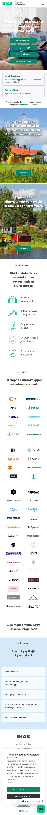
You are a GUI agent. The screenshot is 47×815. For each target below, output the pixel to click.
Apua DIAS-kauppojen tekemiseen (18, 92)
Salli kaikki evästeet (23, 790)
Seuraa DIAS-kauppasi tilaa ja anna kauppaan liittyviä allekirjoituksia (23, 79)
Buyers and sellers (23, 61)
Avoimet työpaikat (23, 744)
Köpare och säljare (23, 54)
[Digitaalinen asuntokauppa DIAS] (14, 3)
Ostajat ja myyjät (23, 48)
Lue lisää (10, 783)
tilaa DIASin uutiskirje (29, 105)
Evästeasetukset (23, 806)
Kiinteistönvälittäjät (23, 41)
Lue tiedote (23, 173)
